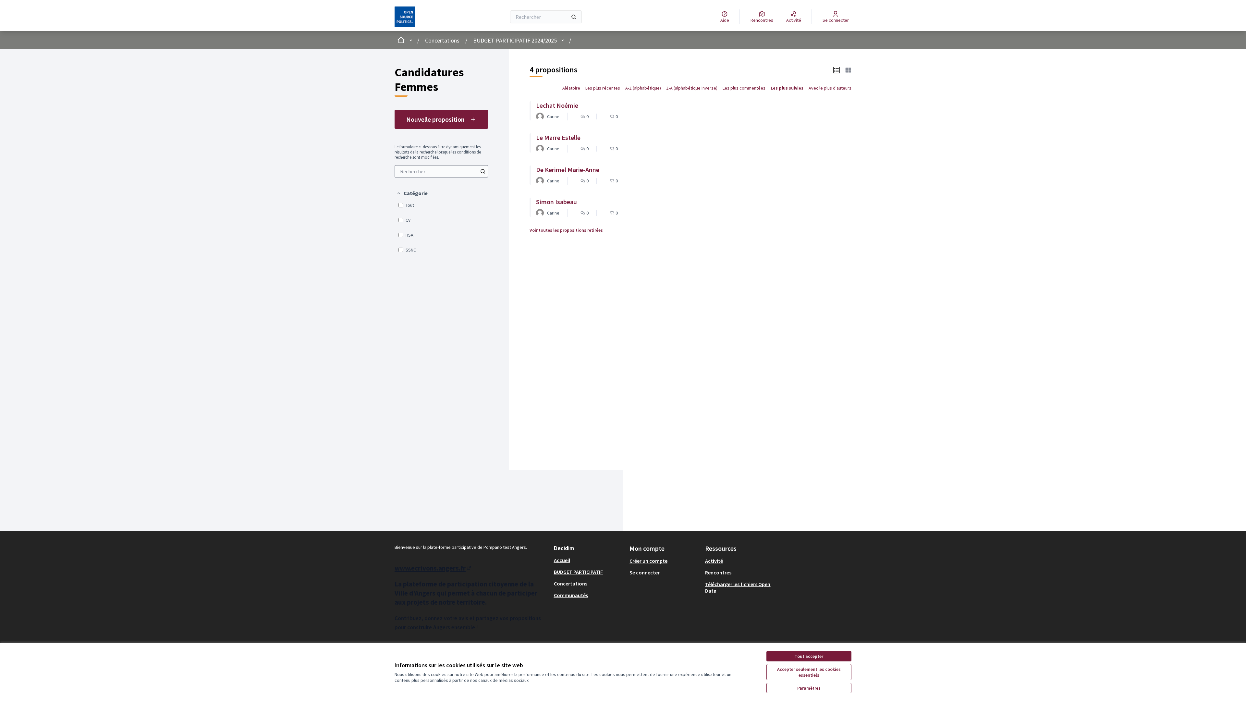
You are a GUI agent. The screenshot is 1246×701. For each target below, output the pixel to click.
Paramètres (809, 688)
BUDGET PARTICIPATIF (578, 572)
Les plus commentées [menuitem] (744, 88)
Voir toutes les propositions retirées (566, 230)
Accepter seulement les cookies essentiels (809, 672)
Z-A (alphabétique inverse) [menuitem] (691, 88)
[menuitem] (441, 171)
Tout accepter (809, 656)
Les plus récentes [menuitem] (602, 88)
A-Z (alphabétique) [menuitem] (643, 88)
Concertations (442, 40)
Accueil (562, 560)
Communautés (571, 595)
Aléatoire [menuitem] (571, 88)
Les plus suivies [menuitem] (787, 88)
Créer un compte (648, 561)
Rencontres (718, 572)
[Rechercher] (573, 17)
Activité (714, 561)
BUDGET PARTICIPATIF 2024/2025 (515, 40)
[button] (412, 193)
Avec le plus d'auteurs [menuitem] (830, 88)
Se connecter (644, 572)
